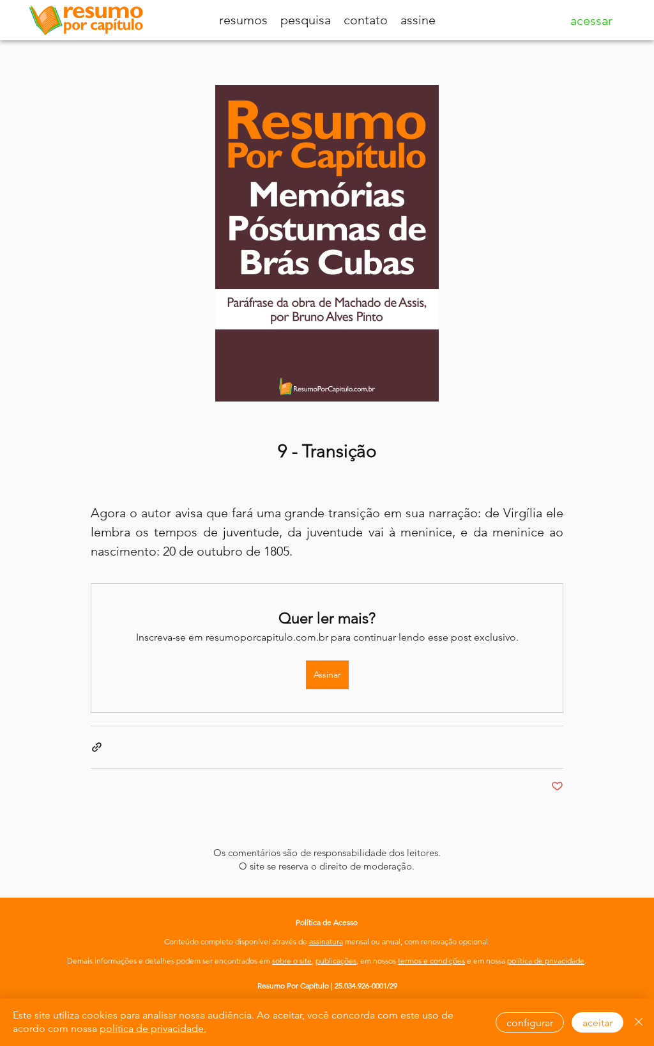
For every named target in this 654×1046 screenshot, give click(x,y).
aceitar (597, 1023)
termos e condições (431, 960)
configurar (529, 1023)
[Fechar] (638, 1022)
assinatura (326, 941)
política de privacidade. (153, 1028)
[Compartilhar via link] (97, 747)
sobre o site (292, 960)
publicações (336, 960)
